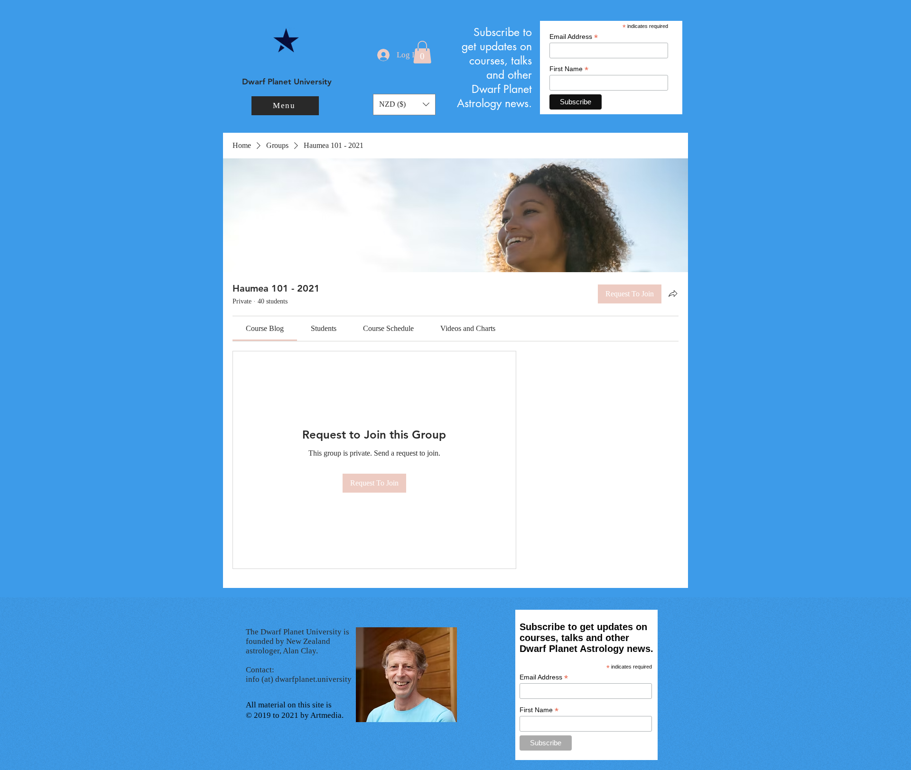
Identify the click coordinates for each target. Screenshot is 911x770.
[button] (285, 105)
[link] (265, 328)
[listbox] (404, 104)
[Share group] (673, 293)
